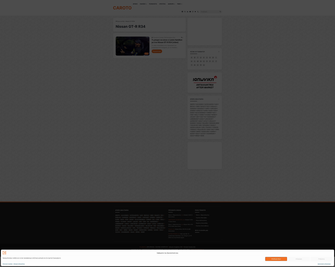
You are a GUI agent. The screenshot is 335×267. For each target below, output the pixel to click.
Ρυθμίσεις (321, 259)
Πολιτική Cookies (8, 264)
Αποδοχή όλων (276, 259)
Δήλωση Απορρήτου (19, 264)
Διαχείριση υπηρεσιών (324, 264)
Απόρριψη (299, 259)
